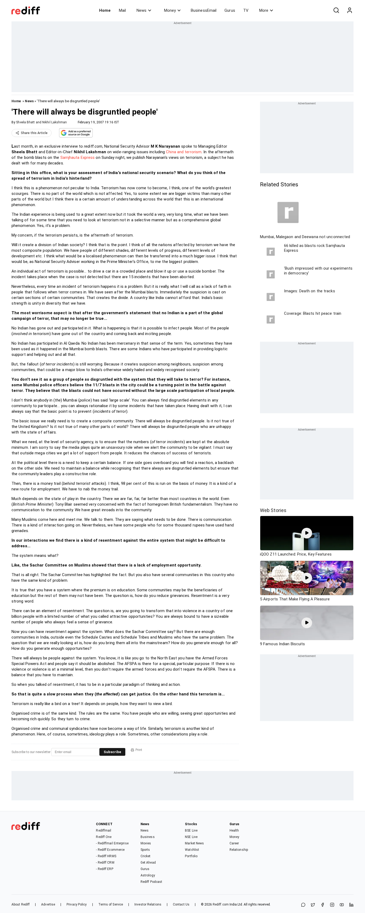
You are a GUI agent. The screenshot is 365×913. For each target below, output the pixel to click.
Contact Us (181, 904)
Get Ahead (148, 862)
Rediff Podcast (151, 882)
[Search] (336, 10)
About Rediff (20, 904)
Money (170, 10)
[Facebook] (322, 905)
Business (148, 837)
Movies (146, 843)
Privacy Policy (77, 904)
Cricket (146, 856)
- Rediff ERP (104, 869)
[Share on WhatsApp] (303, 905)
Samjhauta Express (77, 157)
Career (234, 843)
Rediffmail (103, 830)
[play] (306, 533)
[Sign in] (349, 10)
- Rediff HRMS (106, 856)
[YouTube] (342, 905)
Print (138, 750)
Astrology (148, 875)
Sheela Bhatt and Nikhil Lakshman (41, 122)
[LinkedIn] (351, 905)
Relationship (239, 850)
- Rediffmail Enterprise (112, 843)
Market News (194, 843)
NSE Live (191, 837)
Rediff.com (221, 904)
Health (234, 830)
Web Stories (273, 510)
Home (105, 10)
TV (245, 10)
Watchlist (192, 850)
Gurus (229, 10)
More (263, 10)
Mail (122, 10)
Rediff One (103, 837)
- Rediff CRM (105, 862)
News (141, 10)
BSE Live (191, 830)
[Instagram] (332, 905)
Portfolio (191, 856)
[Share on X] (313, 905)
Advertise (48, 904)
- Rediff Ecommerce (110, 850)
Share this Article (34, 133)
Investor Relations (147, 904)
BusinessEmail (203, 10)
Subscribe (112, 752)
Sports (145, 850)
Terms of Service (110, 904)
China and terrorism (183, 151)
